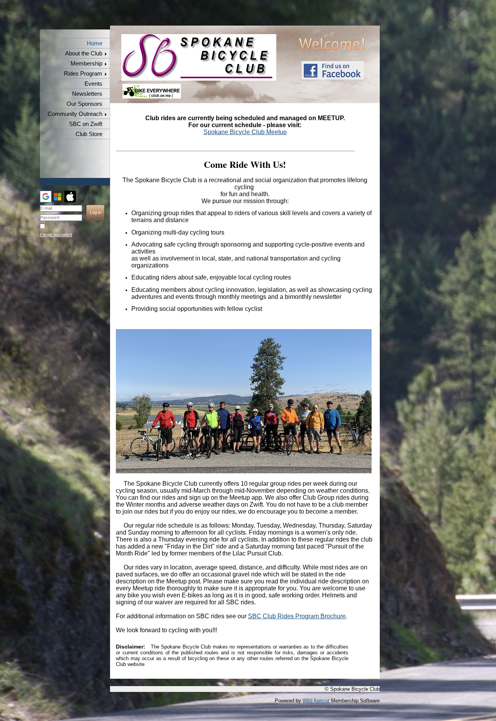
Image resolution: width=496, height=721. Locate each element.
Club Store (89, 134)
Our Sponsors (84, 104)
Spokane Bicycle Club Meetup (245, 132)
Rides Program (83, 74)
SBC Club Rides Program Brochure (297, 616)
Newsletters (87, 94)
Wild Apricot (316, 701)
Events (93, 84)
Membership (86, 63)
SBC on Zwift (85, 124)
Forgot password (56, 234)
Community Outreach (75, 114)
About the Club (83, 53)
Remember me (61, 226)
